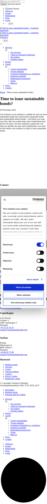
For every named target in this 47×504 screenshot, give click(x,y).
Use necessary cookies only (23, 302)
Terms (13, 81)
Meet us (13, 83)
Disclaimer (9, 390)
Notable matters (16, 59)
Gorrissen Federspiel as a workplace (25, 74)
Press (7, 18)
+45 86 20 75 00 (7, 352)
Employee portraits (18, 76)
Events (8, 13)
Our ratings (15, 57)
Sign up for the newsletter (10, 308)
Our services (15, 52)
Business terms (11, 365)
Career (8, 64)
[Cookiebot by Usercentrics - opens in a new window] (33, 199)
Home (2, 92)
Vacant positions (17, 71)
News (7, 85)
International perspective (20, 78)
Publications (10, 16)
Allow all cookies (23, 287)
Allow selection (24, 295)
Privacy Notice (11, 376)
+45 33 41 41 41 (7, 327)
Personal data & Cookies (15, 394)
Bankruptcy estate (12, 379)
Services (8, 47)
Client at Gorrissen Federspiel (22, 55)
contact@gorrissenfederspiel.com (13, 330)
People (8, 62)
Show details (33, 279)
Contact (8, 88)
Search (3, 4)
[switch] (40, 253)
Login (7, 20)
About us (9, 11)
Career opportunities (18, 69)
